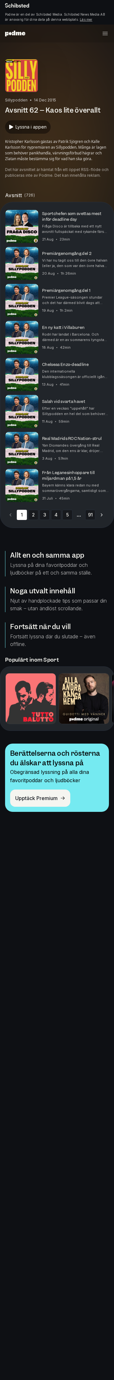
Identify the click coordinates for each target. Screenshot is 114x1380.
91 (90, 514)
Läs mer (86, 19)
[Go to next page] (102, 515)
